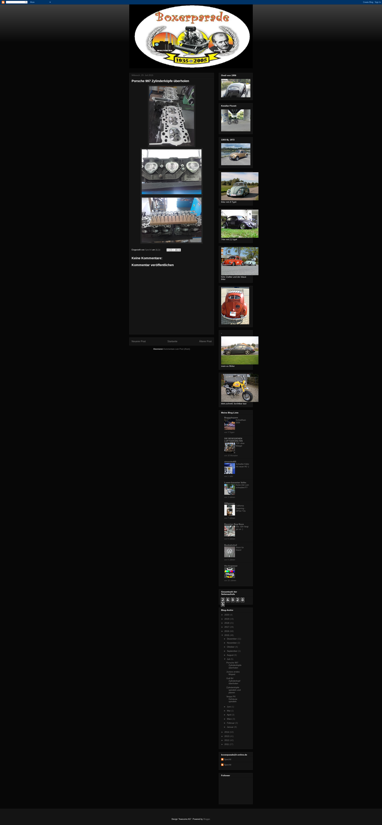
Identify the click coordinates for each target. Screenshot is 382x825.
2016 (227, 631)
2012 (227, 740)
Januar (230, 727)
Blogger (206, 819)
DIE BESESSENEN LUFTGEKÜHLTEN (233, 439)
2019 (227, 619)
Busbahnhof (230, 545)
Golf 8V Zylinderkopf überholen (233, 681)
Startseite (172, 341)
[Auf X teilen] (173, 249)
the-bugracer (230, 566)
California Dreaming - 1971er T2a (240, 508)
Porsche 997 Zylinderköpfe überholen (233, 665)
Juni (229, 706)
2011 (226, 744)
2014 (227, 732)
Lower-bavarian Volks (235, 482)
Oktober (231, 647)
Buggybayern (231, 417)
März (229, 719)
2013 (227, 736)
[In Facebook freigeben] (176, 249)
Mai (229, 710)
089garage (229, 503)
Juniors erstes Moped (233, 673)
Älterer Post (205, 341)
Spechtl (227, 759)
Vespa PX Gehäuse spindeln (231, 699)
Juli (229, 659)
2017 (227, 627)
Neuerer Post (139, 341)
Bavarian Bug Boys (234, 524)
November (232, 643)
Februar (231, 723)
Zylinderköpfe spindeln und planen (233, 690)
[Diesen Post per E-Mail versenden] (168, 249)
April (229, 715)
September (232, 651)
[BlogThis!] (170, 249)
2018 (227, 623)
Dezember (232, 639)
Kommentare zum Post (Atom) (177, 349)
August (230, 655)
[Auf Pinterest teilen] (179, 249)
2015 (227, 635)
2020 (227, 615)
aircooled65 (230, 461)
